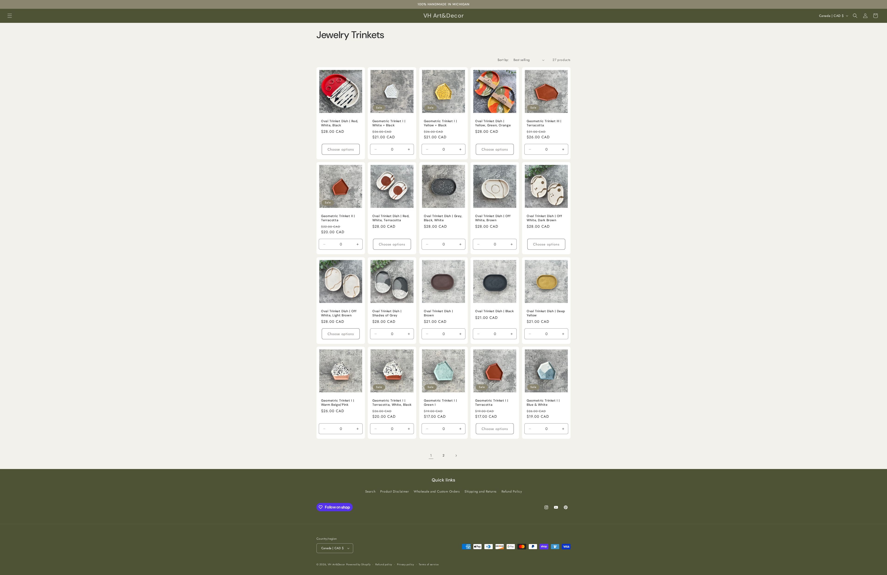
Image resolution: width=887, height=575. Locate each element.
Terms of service (429, 564)
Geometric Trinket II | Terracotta (338, 218)
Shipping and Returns (481, 491)
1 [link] (431, 455)
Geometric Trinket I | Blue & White (543, 403)
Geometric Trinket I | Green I (440, 403)
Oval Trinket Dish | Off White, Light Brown (339, 313)
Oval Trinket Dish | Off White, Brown (493, 218)
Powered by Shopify (358, 564)
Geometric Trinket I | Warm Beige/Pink (337, 403)
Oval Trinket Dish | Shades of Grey (386, 313)
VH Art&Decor (336, 564)
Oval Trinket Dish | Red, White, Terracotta (391, 218)
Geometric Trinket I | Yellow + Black (440, 123)
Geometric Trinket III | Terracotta (544, 123)
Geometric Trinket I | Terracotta (491, 403)
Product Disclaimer (394, 491)
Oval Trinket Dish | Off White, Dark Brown (544, 218)
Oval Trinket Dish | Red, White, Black (339, 123)
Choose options (341, 149)
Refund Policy (511, 491)
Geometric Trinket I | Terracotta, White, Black (392, 403)
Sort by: (503, 60)
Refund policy (383, 564)
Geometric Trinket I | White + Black (388, 123)
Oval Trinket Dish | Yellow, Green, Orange (493, 123)
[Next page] (456, 456)
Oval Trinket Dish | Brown (438, 313)
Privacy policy (405, 564)
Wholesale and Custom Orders (437, 491)
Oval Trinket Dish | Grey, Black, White (443, 218)
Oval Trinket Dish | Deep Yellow (546, 313)
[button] (10, 16)
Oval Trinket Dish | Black (494, 311)
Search (370, 491)
